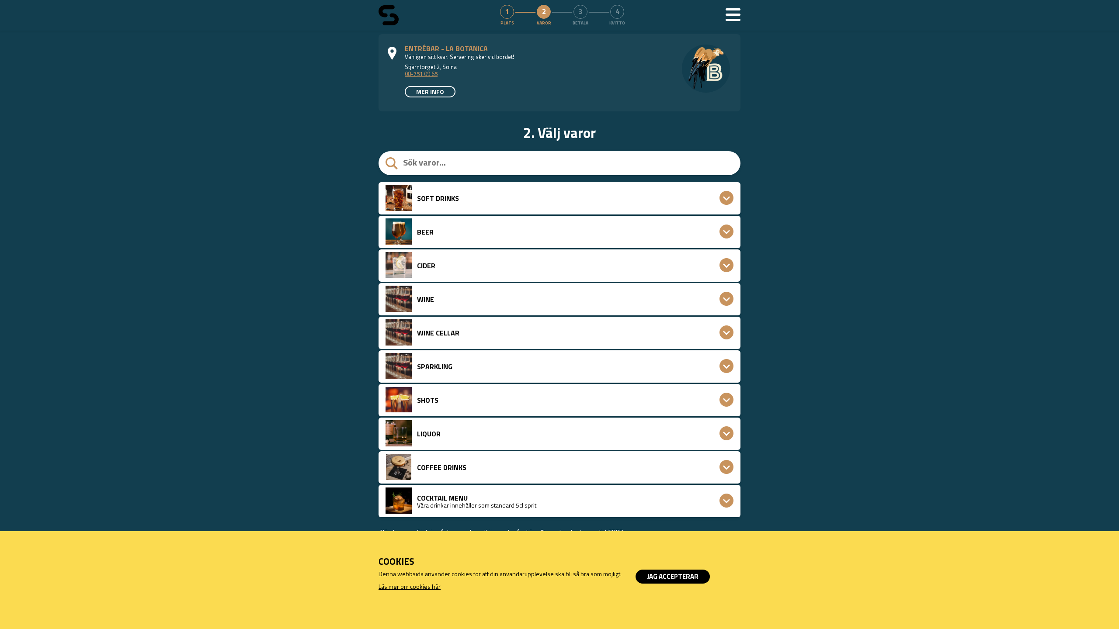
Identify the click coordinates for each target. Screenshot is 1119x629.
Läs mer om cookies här (410, 586)
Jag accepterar (673, 576)
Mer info (430, 91)
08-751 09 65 (421, 73)
